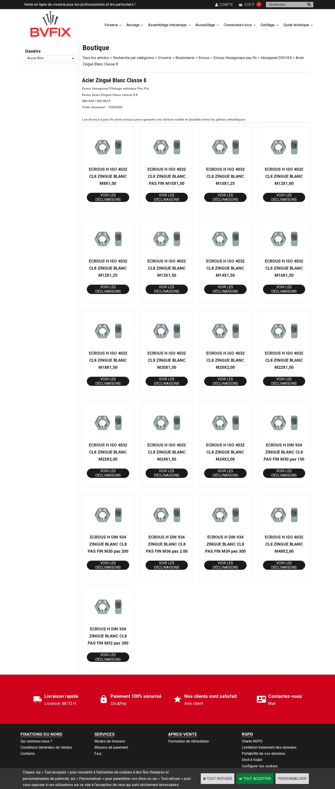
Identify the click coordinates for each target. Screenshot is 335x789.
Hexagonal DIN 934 (276, 58)
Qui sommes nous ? (36, 741)
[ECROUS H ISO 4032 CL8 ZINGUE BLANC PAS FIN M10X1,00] (166, 163)
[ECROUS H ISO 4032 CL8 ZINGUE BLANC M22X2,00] (108, 438)
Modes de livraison (109, 741)
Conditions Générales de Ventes (46, 747)
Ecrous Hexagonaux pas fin (235, 58)
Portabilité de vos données (263, 753)
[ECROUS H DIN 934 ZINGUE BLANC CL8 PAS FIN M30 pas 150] (284, 438)
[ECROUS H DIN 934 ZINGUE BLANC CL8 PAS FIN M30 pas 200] (108, 531)
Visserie (111, 25)
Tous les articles (95, 58)
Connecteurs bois (238, 25)
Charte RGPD (252, 741)
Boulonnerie (184, 58)
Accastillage (205, 25)
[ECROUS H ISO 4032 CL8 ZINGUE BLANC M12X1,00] (284, 163)
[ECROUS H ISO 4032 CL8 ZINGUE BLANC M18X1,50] (108, 347)
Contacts (28, 753)
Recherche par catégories (133, 58)
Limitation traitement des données (269, 747)
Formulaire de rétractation (188, 741)
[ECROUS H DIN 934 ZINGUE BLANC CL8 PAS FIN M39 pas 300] (225, 531)
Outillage (267, 25)
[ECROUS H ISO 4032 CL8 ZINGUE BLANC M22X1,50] (284, 347)
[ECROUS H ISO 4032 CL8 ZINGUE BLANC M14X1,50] (225, 255)
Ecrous (203, 58)
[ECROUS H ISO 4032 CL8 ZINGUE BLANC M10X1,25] (225, 163)
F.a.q (97, 753)
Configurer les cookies (260, 766)
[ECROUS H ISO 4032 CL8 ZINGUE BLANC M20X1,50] (166, 347)
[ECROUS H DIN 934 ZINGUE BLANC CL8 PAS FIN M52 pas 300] (108, 622)
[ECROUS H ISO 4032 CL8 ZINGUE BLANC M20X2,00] (225, 347)
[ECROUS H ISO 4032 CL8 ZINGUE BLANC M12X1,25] (108, 255)
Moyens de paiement (111, 747)
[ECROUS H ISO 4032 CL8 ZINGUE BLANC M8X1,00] (108, 163)
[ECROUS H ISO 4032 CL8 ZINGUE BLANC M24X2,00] (225, 438)
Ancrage (132, 25)
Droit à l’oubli (252, 760)
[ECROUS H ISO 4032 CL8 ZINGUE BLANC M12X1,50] (166, 255)
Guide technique (296, 25)
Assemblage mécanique (167, 25)
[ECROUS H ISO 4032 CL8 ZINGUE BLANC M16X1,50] (284, 255)
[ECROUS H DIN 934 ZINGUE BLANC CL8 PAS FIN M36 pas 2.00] (166, 531)
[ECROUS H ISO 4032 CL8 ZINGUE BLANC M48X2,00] (284, 531)
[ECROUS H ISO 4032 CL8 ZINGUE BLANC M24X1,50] (166, 438)
